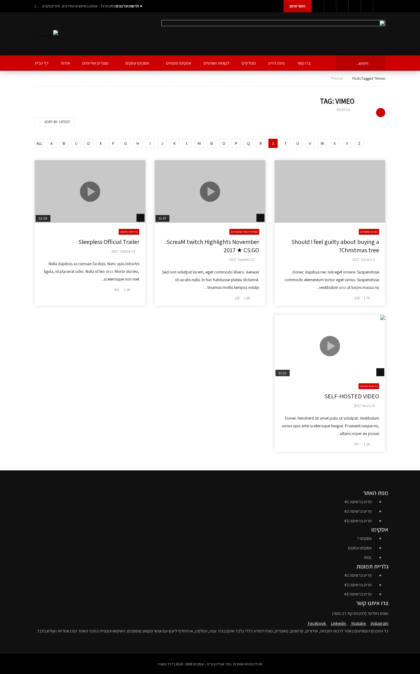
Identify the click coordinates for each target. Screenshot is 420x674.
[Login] (379, 6)
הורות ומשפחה (369, 232)
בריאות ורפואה (129, 232)
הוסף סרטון (297, 6)
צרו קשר (304, 63)
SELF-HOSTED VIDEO (351, 396)
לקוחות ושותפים (216, 63)
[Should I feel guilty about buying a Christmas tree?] (330, 191)
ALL (39, 143)
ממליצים (249, 63)
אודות (65, 63)
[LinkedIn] (330, 6)
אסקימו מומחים (178, 63)
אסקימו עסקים (137, 63)
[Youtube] (342, 6)
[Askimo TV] (46, 34)
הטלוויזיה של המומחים (244, 232)
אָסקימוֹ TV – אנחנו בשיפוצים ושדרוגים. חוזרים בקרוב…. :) (75, 6)
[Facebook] (317, 6)
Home (337, 78)
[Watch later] (367, 6)
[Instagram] (354, 6)
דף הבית (42, 63)
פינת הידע (276, 63)
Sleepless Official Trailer (108, 242)
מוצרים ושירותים (95, 63)
